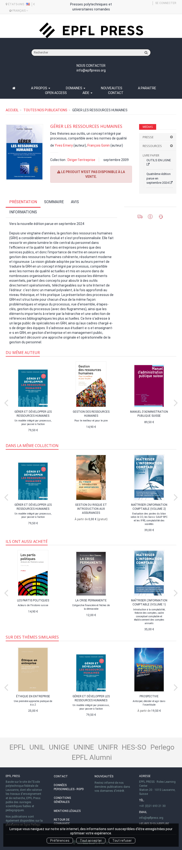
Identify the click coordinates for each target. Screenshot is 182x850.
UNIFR (108, 747)
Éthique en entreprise (33, 696)
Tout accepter (91, 840)
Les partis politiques (33, 600)
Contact (115, 93)
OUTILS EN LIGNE (158, 160)
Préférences (59, 840)
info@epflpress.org (91, 70)
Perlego (162, 747)
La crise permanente (91, 600)
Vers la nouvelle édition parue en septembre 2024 (46, 224)
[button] (24, 152)
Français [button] (19, 10)
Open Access (56, 93)
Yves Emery (64, 145)
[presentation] (6, 402)
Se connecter (165, 3)
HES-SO (134, 747)
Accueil (12, 110)
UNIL (37, 747)
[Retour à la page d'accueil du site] (91, 30)
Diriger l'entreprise (81, 160)
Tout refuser (122, 840)
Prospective (149, 696)
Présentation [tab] (23, 202)
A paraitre (147, 88)
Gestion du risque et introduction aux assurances (91, 508)
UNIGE (59, 747)
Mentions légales (67, 811)
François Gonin (98, 145)
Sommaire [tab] (54, 202)
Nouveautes (111, 88)
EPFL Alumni (92, 757)
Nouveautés (104, 776)
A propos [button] (39, 88)
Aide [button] (86, 93)
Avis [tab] (75, 202)
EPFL (17, 747)
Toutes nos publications (45, 110)
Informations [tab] (23, 212)
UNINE (83, 747)
